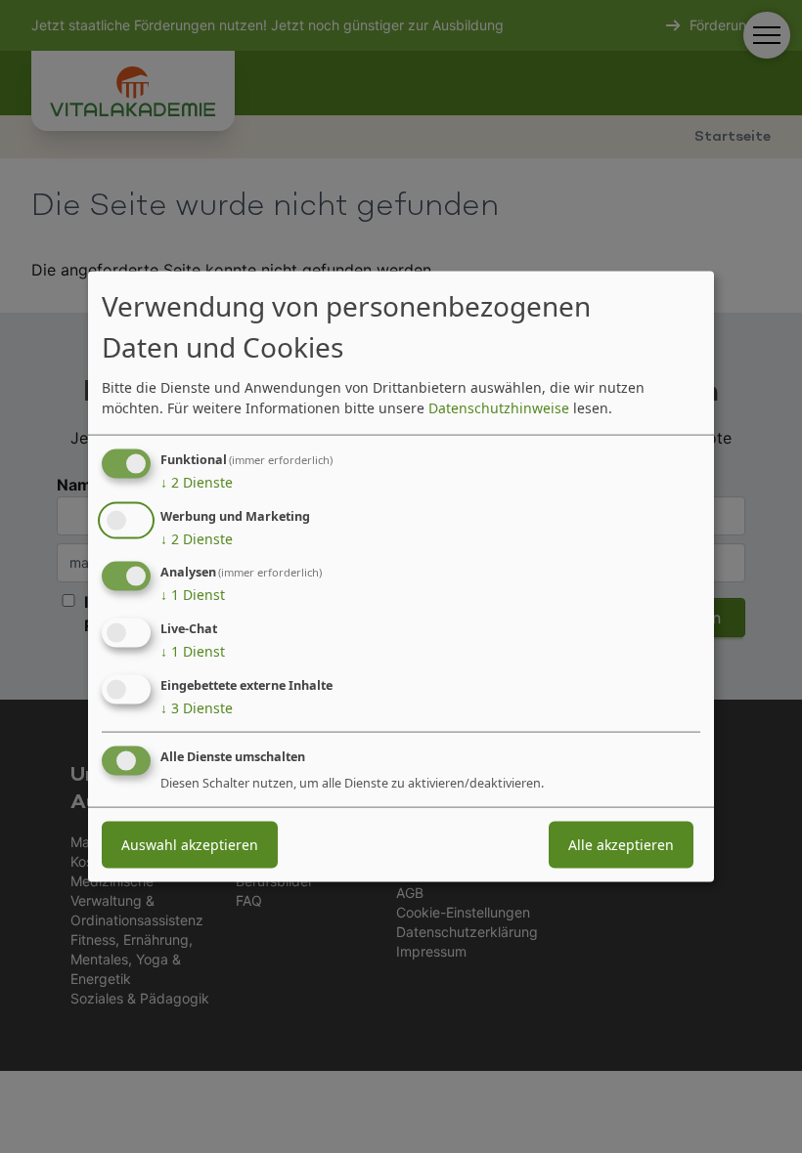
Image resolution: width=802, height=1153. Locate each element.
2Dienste (196, 481)
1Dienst (192, 594)
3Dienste (196, 708)
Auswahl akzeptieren (189, 843)
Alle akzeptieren (621, 843)
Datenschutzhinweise (498, 407)
